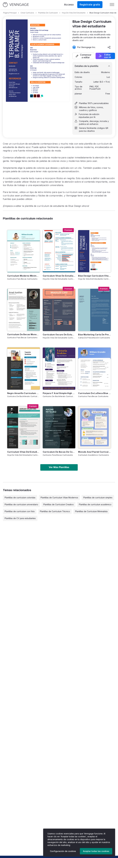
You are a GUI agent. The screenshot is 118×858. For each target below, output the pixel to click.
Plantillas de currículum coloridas (20, 497)
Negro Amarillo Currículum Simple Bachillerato (23, 393)
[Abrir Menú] (112, 4)
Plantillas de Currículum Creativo (58, 504)
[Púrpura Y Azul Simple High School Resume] (59, 369)
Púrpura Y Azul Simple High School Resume (59, 393)
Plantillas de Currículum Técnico (55, 511)
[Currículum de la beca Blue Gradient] (94, 369)
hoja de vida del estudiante (73, 13)
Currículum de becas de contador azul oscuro (59, 452)
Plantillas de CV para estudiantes (20, 518)
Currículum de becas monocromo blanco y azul (23, 334)
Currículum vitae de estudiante (59, 276)
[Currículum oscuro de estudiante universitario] (59, 310)
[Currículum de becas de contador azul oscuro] (59, 427)
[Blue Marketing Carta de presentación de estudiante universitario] (94, 310)
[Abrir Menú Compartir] (109, 47)
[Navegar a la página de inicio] (16, 4)
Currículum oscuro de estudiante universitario (59, 334)
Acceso (69, 4)
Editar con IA (107, 56)
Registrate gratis (90, 4)
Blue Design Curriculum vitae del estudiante (94, 276)
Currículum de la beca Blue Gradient (94, 393)
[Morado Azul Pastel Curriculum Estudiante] (94, 427)
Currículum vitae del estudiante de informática (23, 452)
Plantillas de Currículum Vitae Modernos (59, 497)
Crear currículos (27, 13)
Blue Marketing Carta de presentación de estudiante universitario (94, 334)
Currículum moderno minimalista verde (23, 276)
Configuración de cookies (63, 851)
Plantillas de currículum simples (97, 497)
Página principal (10, 13)
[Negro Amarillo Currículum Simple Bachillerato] (23, 368)
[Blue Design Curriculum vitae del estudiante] (94, 251)
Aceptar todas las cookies (96, 851)
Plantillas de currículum (48, 13)
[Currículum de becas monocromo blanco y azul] (23, 310)
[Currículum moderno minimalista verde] (23, 251)
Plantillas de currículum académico (95, 504)
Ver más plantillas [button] (59, 467)
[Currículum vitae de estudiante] (59, 251)
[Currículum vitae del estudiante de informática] (23, 427)
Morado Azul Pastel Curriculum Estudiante (94, 452)
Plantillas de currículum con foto (20, 511)
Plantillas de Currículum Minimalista (91, 511)
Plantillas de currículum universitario (21, 504)
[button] (83, 56)
